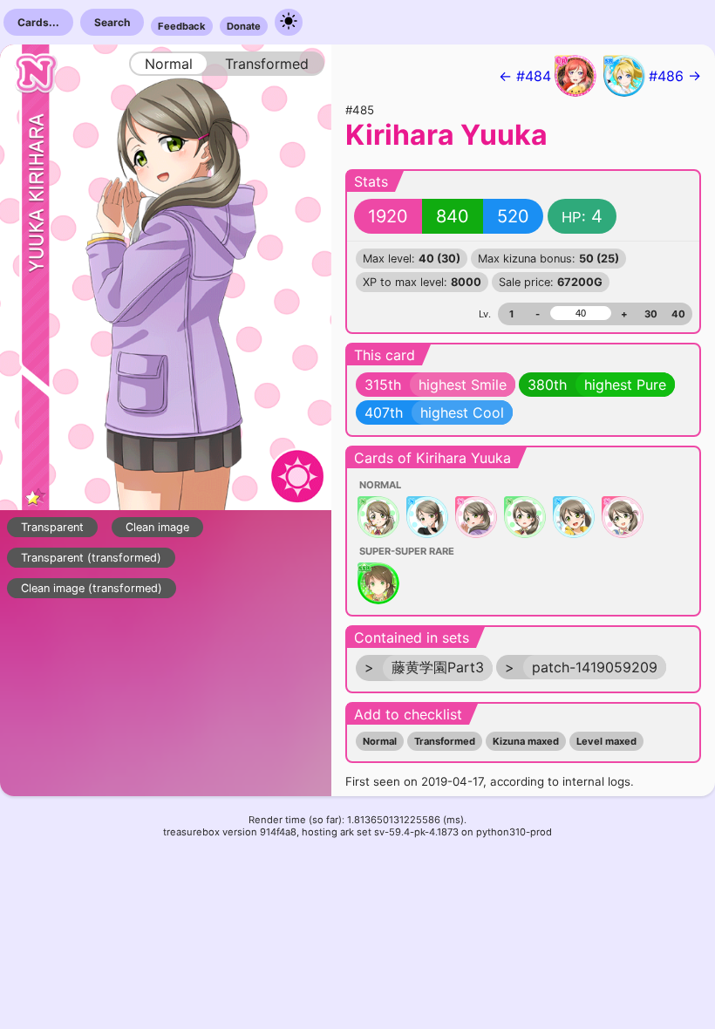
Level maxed (606, 741)
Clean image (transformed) (91, 588)
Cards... (38, 22)
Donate (244, 26)
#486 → (675, 76)
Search (112, 22)
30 (650, 314)
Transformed (444, 741)
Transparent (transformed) (91, 557)
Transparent (52, 527)
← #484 (525, 76)
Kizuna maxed (526, 741)
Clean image (157, 527)
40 (678, 314)
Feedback (182, 26)
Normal (380, 741)
